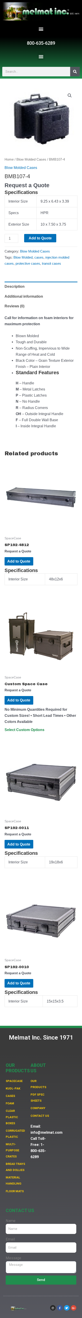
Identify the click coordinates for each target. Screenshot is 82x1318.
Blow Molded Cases (31, 159)
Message (13, 1258)
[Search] (75, 71)
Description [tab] (15, 286)
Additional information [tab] (24, 296)
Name (10, 1221)
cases (39, 257)
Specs (13, 213)
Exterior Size (18, 224)
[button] (41, 29)
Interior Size (18, 201)
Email (10, 1239)
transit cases (51, 263)
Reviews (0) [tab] (14, 306)
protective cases (27, 263)
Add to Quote (40, 238)
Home (9, 159)
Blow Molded (23, 257)
